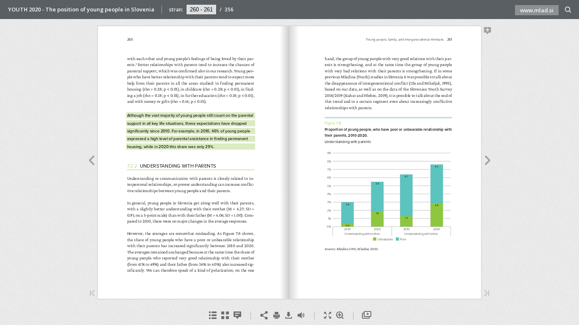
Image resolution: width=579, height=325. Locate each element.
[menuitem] (568, 9)
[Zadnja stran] (486, 294)
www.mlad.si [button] (537, 10)
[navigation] (201, 9)
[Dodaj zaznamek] (487, 32)
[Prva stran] (92, 294)
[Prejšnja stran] (91, 162)
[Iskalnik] (568, 10)
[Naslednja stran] (487, 162)
